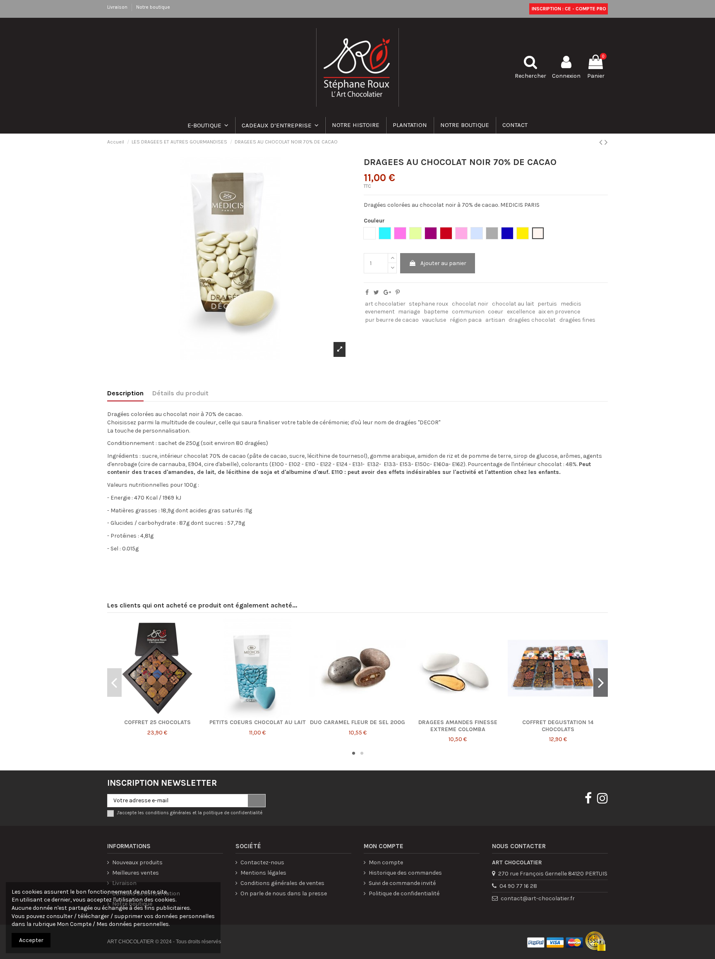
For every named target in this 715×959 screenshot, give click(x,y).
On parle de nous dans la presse (283, 893)
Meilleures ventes (135, 872)
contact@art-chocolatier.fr (538, 898)
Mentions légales (263, 872)
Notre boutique (153, 7)
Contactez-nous (262, 862)
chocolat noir (470, 303)
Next (600, 682)
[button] (280, 125)
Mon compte (386, 862)
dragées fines (577, 319)
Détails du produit (180, 393)
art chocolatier (385, 303)
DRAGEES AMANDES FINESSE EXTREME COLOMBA (457, 726)
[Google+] (387, 292)
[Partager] (367, 292)
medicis (571, 303)
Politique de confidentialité (404, 893)
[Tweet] (376, 292)
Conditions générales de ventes (282, 883)
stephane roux (428, 303)
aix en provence (559, 311)
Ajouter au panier (443, 263)
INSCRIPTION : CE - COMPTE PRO (568, 9)
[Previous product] (602, 142)
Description (125, 393)
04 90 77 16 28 (518, 886)
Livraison (118, 7)
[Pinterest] (398, 292)
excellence (521, 311)
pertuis (547, 303)
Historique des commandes (405, 872)
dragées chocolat (532, 319)
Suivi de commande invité (402, 883)
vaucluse (434, 319)
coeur (495, 311)
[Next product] (606, 142)
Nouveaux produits (137, 862)
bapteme (436, 311)
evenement (380, 311)
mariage (409, 311)
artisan (495, 319)
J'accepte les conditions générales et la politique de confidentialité (189, 813)
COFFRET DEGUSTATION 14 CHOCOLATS (557, 726)
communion (468, 311)
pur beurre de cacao (392, 319)
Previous (114, 682)
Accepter (31, 940)
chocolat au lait (513, 303)
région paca (466, 319)
